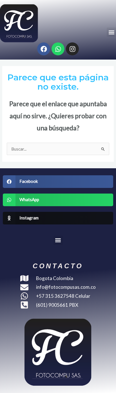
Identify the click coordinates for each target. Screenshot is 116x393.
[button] (111, 32)
